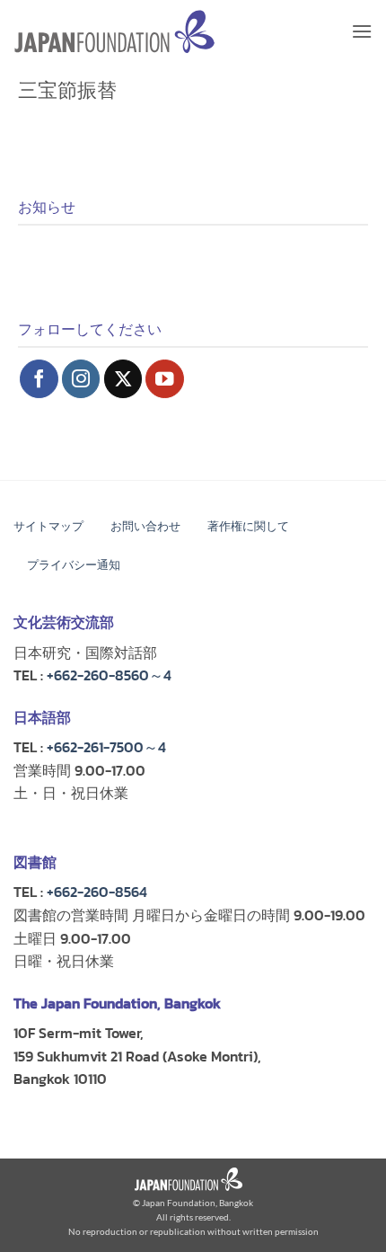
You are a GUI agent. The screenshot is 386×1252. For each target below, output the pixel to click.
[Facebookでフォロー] (39, 379)
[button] (362, 31)
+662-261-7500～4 (106, 747)
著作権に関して (248, 526)
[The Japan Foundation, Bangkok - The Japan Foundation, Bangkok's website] (114, 32)
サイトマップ (48, 526)
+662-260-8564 (97, 891)
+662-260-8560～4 (109, 675)
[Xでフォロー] (123, 379)
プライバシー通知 (73, 564)
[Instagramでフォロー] (81, 379)
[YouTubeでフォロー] (164, 379)
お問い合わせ (145, 526)
